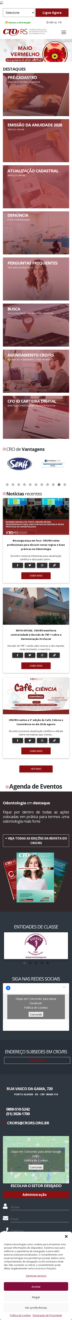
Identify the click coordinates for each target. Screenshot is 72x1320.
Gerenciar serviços (36, 1275)
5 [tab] (30, 485)
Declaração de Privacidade (47, 1315)
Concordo (36, 1014)
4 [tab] (24, 485)
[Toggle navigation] (64, 32)
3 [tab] (19, 485)
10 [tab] (59, 485)
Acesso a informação (19, 22)
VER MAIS (36, 768)
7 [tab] (42, 485)
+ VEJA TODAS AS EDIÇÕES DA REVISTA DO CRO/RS (36, 840)
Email (14, 1219)
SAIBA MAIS (36, 575)
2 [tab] (13, 485)
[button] (66, 1236)
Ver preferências (36, 1307)
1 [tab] (7, 485)
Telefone (17, 1231)
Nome (15, 1207)
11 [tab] (65, 485)
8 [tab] (48, 485)
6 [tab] (36, 485)
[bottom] (66, 50)
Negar (36, 1297)
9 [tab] (53, 485)
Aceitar (36, 1286)
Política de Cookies (20, 1315)
